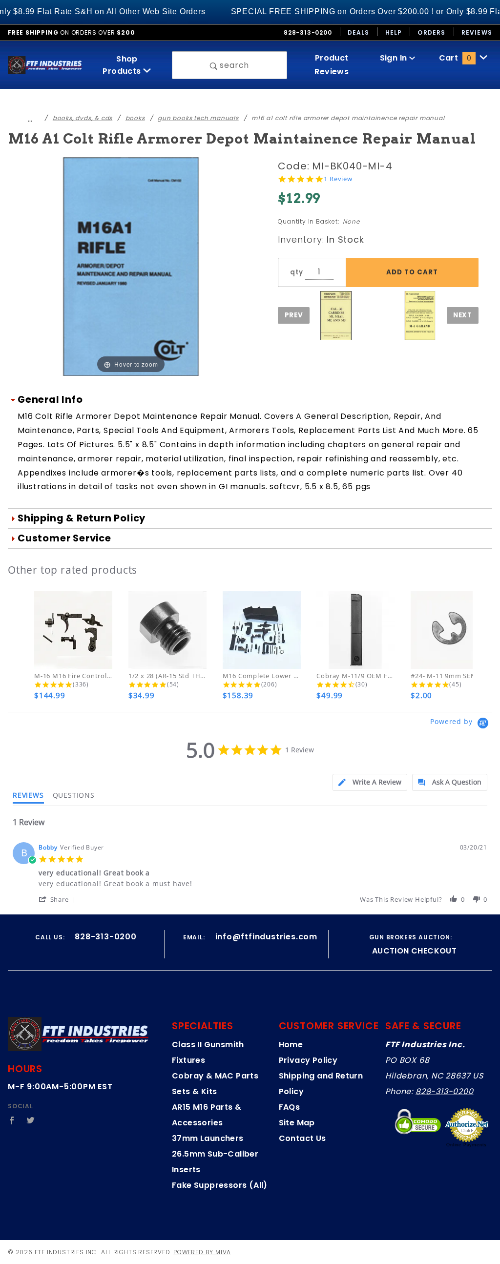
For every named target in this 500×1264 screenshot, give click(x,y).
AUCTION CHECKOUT (414, 950)
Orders (431, 32)
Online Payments (466, 1144)
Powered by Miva (202, 1252)
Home (291, 1044)
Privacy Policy (308, 1060)
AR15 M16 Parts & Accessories (206, 1114)
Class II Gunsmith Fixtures (208, 1052)
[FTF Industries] (45, 64)
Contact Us (302, 1138)
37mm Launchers (208, 1138)
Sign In (394, 57)
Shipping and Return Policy (321, 1083)
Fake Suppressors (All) (220, 1185)
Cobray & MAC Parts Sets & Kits (215, 1083)
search (234, 65)
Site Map (297, 1122)
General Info (50, 399)
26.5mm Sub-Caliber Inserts (215, 1161)
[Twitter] (30, 1120)
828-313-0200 (445, 1091)
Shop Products (123, 65)
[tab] (370, 782)
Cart (455, 57)
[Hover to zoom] (130, 266)
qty (296, 272)
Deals (359, 32)
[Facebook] (12, 1120)
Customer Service (64, 538)
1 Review (338, 179)
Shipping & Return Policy (82, 518)
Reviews (476, 32)
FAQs (289, 1107)
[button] (59, 899)
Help (393, 32)
